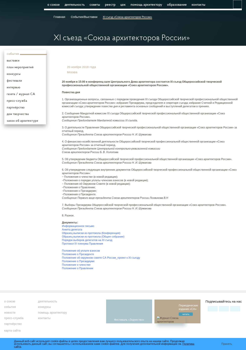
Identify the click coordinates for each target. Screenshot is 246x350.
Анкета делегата (72, 229)
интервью (13, 87)
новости (9, 312)
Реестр (110, 4)
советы (95, 4)
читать (185, 314)
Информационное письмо (78, 226)
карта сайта (12, 330)
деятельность (75, 4)
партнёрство (16, 107)
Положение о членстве (76, 264)
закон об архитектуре (22, 121)
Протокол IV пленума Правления (82, 243)
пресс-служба (17, 101)
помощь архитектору (146, 4)
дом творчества (18, 114)
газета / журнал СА (21, 94)
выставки (13, 60)
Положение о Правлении (77, 268)
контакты (198, 4)
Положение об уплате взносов (81, 250)
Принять (226, 343)
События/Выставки (84, 17)
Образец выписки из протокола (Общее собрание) (93, 236)
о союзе (53, 4)
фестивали (14, 80)
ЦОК (123, 4)
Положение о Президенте (78, 254)
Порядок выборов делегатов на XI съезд (87, 240)
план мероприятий (20, 67)
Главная (60, 17)
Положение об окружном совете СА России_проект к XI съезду (101, 257)
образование (177, 4)
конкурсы (14, 74)
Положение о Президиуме (78, 261)
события (13, 54)
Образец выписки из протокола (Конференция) (91, 233)
